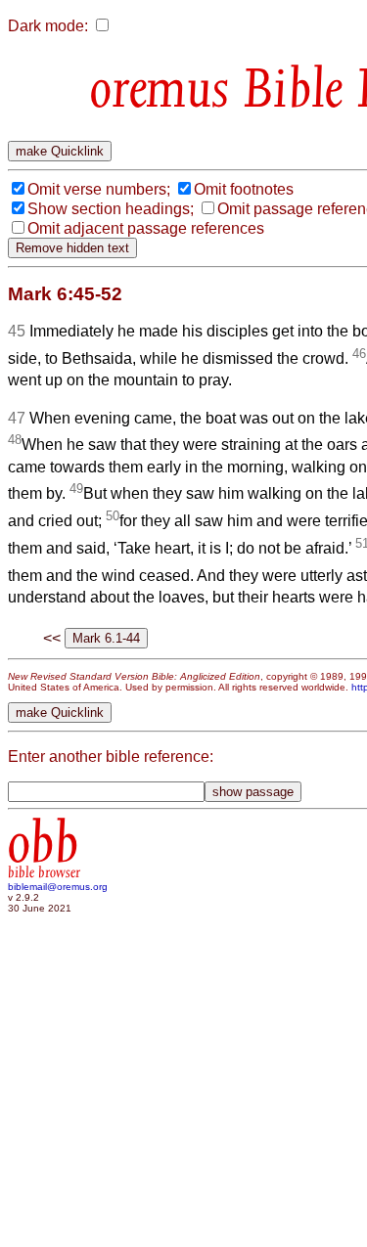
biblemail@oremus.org (58, 886)
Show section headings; (110, 208)
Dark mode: (48, 26)
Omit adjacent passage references (145, 228)
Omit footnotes (244, 189)
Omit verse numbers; (98, 189)
